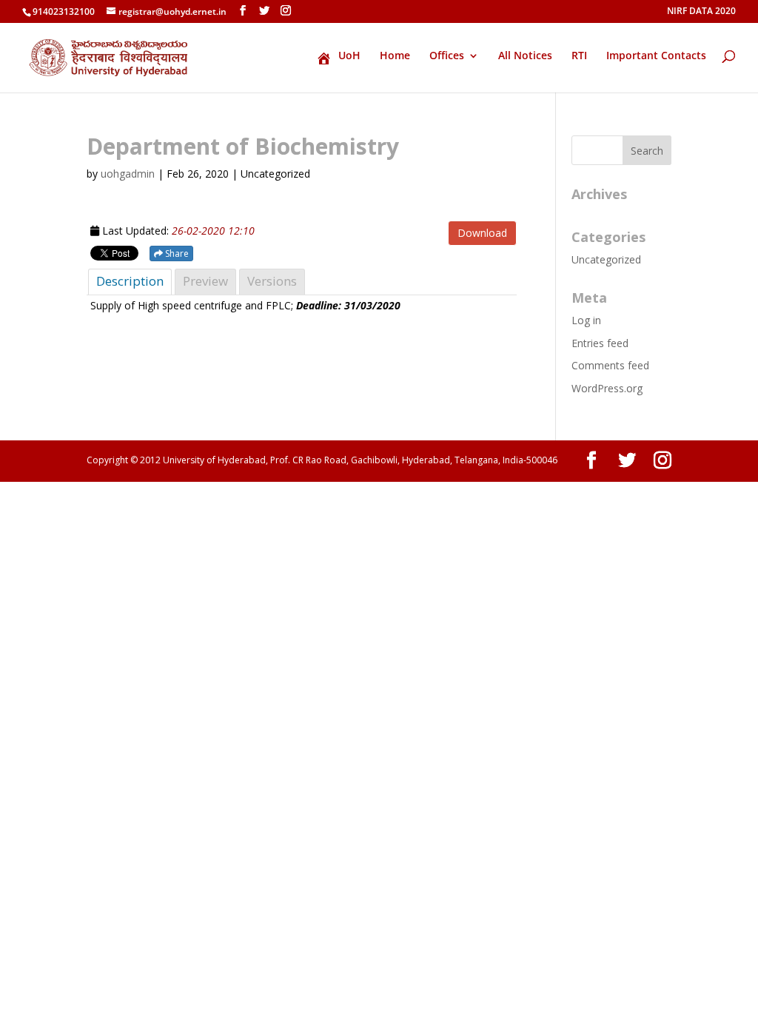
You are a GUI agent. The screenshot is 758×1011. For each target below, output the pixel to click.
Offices (446, 56)
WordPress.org (607, 388)
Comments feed (610, 365)
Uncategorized (606, 259)
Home (395, 56)
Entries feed (599, 343)
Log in (586, 320)
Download (482, 233)
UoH (349, 56)
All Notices (525, 56)
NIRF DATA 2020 (701, 12)
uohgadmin (128, 174)
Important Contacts (656, 56)
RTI (579, 56)
